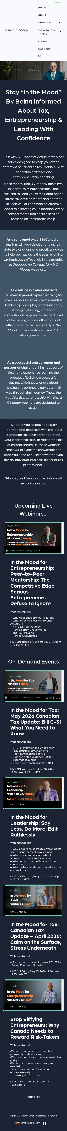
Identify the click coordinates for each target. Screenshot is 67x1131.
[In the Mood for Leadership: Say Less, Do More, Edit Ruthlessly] (33, 830)
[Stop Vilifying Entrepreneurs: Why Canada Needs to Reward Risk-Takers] (33, 1033)
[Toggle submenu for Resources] (59, 22)
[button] (50, 56)
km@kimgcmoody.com (26, 1122)
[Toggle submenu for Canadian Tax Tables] (59, 31)
